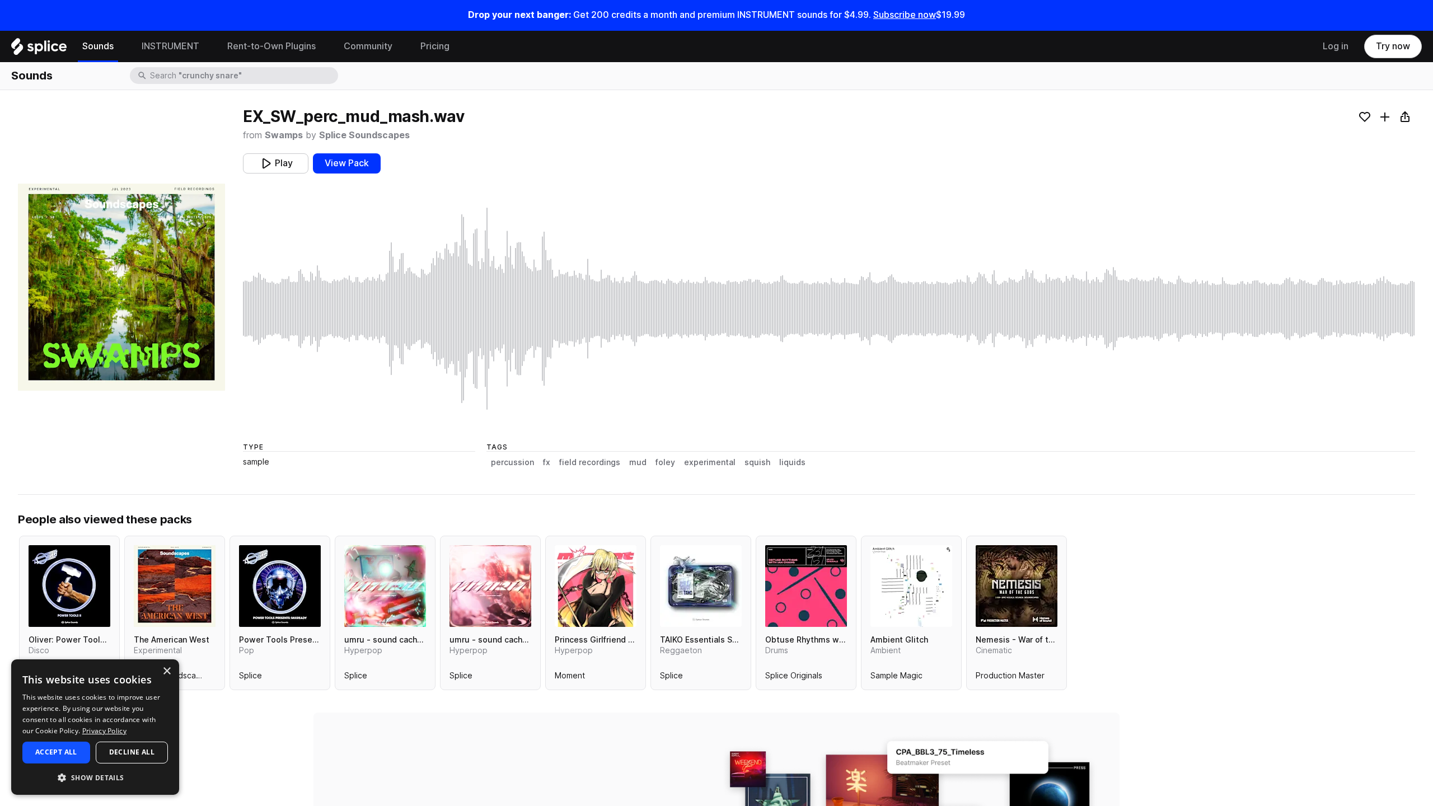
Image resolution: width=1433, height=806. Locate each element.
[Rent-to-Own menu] (324, 46)
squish (757, 462)
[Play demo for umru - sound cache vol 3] (385, 586)
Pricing (434, 46)
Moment (570, 678)
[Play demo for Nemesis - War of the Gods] (1016, 586)
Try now (1393, 46)
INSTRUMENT (170, 46)
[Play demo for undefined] (121, 287)
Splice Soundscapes (364, 135)
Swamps (284, 135)
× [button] (166, 671)
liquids (792, 462)
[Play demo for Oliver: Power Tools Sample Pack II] (69, 586)
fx (546, 462)
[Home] (39, 49)
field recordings (589, 462)
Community (368, 46)
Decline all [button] (131, 752)
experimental (710, 462)
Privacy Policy (104, 730)
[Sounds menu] (122, 46)
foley (665, 462)
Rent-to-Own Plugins (271, 46)
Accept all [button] (56, 752)
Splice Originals (793, 678)
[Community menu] (401, 46)
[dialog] (95, 727)
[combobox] (243, 75)
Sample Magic (896, 678)
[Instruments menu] (208, 46)
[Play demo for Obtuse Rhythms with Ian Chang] (806, 586)
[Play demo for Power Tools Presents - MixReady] (280, 586)
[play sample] (829, 308)
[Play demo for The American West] (174, 586)
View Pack (347, 163)
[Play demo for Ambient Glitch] (911, 586)
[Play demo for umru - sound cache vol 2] (490, 586)
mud (638, 462)
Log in (1335, 46)
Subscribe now (904, 15)
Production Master (1010, 678)
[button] (95, 777)
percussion (512, 462)
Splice (250, 678)
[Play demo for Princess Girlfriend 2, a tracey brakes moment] (595, 586)
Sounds (98, 46)
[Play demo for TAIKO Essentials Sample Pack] (701, 586)
